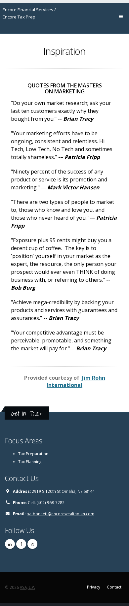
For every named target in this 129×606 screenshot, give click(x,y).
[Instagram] (32, 544)
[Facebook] (21, 544)
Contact (114, 587)
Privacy (93, 587)
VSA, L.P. (27, 587)
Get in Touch (27, 413)
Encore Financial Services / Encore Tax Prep (29, 13)
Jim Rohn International (76, 381)
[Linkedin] (10, 544)
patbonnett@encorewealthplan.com (60, 513)
